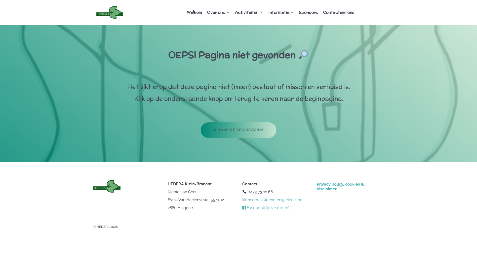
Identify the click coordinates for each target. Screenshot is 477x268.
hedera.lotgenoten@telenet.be (274, 200)
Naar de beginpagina (240, 130)
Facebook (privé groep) (267, 207)
